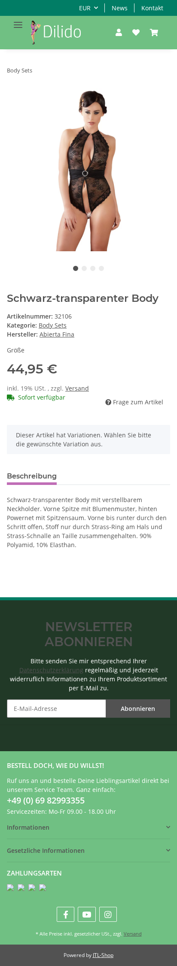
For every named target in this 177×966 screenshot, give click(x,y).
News (120, 8)
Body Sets (53, 325)
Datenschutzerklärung (51, 670)
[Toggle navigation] (18, 21)
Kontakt (152, 8)
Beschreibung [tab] (32, 476)
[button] (118, 32)
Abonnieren (138, 708)
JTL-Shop (103, 955)
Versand (77, 388)
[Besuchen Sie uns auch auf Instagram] (108, 914)
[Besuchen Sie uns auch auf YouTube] (86, 914)
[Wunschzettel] (136, 32)
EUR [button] (85, 8)
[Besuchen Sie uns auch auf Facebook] (65, 914)
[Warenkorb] (154, 32)
